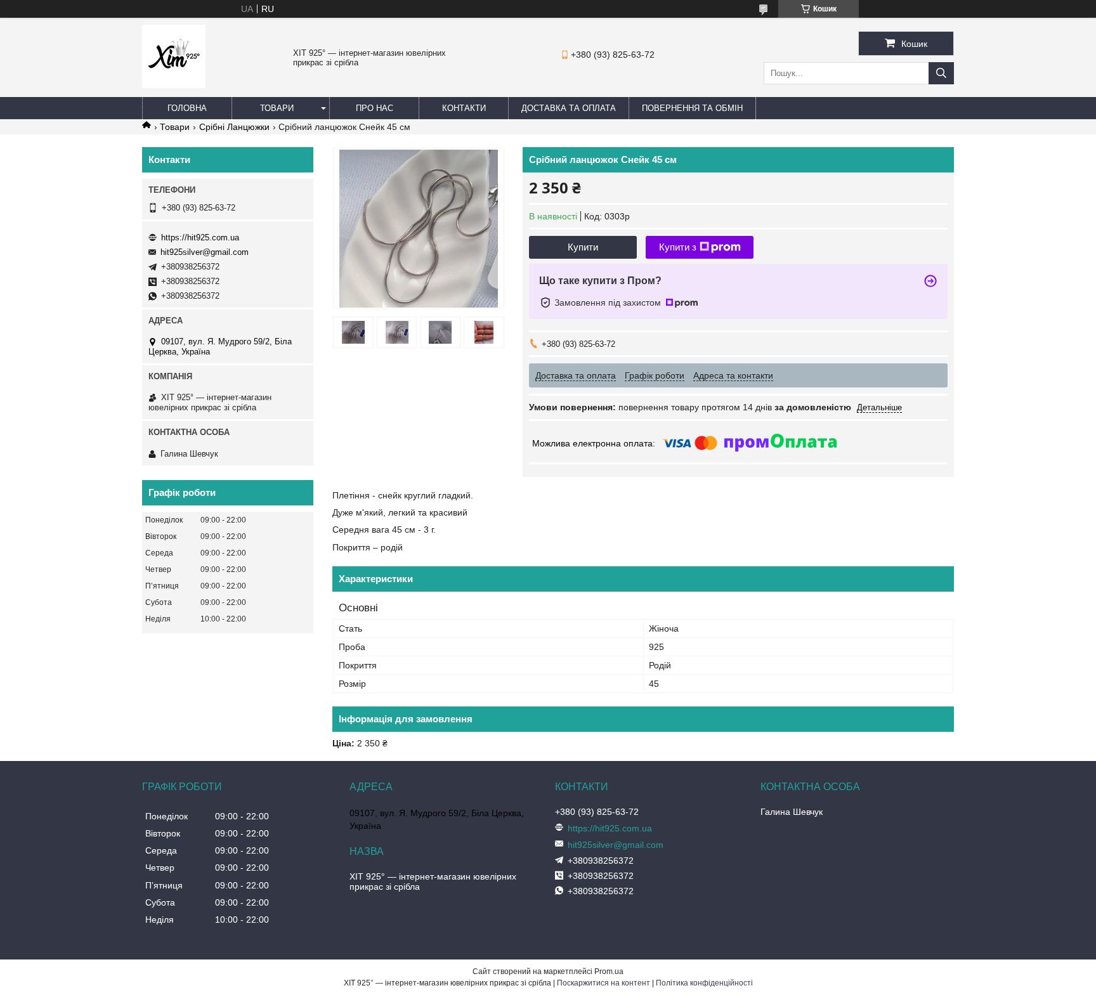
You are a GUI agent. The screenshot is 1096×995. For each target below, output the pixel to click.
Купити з (677, 247)
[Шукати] (941, 73)
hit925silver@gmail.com (204, 252)
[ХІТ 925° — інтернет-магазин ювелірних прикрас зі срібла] (174, 85)
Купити (583, 247)
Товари (277, 108)
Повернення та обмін (692, 108)
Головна (187, 108)
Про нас (374, 108)
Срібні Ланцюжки (234, 127)
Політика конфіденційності (704, 983)
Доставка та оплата (568, 108)
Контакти (464, 108)
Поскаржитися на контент (603, 983)
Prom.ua (608, 971)
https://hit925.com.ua (200, 237)
